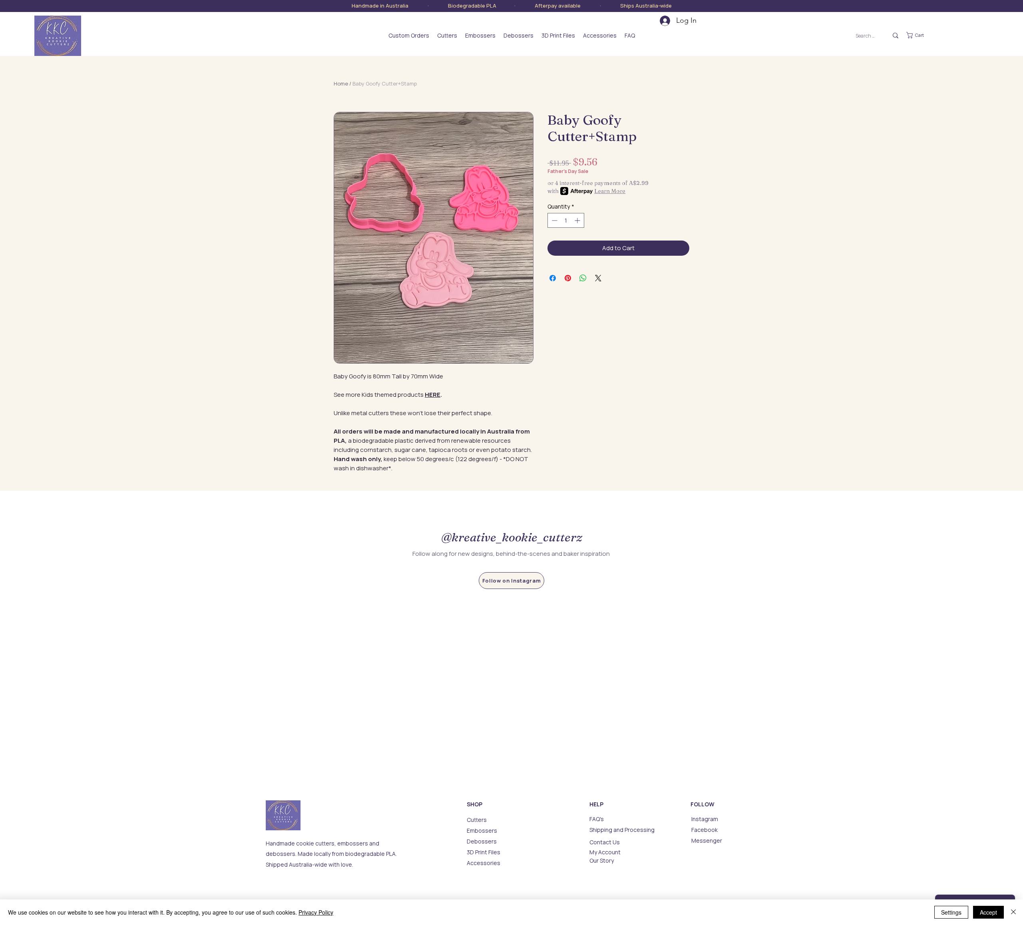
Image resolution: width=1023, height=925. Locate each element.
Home (341, 83)
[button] (920, 35)
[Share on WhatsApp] (583, 278)
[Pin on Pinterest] (568, 278)
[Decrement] (554, 220)
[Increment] (578, 220)
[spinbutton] (566, 220)
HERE (432, 394)
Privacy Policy (316, 912)
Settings (951, 912)
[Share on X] (598, 278)
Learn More (609, 191)
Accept (988, 912)
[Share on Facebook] (552, 278)
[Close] (1013, 912)
